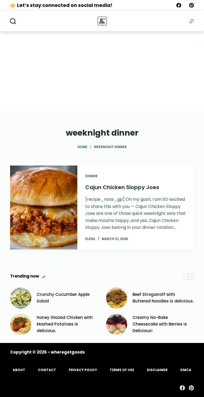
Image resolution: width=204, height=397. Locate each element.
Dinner (91, 176)
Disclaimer (157, 370)
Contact (47, 370)
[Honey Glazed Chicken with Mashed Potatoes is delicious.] (20, 324)
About (19, 370)
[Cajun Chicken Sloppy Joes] (43, 208)
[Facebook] (178, 5)
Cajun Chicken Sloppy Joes (122, 187)
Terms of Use (122, 370)
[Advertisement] (102, 71)
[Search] (13, 21)
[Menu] (191, 21)
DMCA (185, 370)
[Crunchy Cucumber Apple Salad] (20, 298)
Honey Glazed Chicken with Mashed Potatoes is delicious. (65, 324)
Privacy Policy (83, 370)
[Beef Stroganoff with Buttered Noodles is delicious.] (116, 298)
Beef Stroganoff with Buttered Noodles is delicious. (163, 298)
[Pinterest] (191, 5)
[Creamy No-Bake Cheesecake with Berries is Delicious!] (116, 324)
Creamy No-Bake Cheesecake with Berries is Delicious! (160, 324)
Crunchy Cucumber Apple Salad (63, 298)
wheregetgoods (68, 352)
